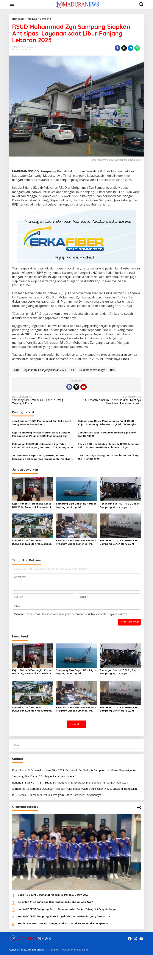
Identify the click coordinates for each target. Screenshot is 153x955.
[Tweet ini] (124, 48)
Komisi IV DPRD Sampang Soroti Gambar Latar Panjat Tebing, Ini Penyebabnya (67, 909)
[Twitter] (76, 387)
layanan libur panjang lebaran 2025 (45, 370)
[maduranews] (77, 4)
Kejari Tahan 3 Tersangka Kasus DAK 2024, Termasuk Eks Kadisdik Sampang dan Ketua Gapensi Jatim (32, 505)
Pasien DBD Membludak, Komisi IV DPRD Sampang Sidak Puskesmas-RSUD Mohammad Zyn (108, 445)
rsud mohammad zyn (92, 370)
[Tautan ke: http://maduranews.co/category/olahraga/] (139, 807)
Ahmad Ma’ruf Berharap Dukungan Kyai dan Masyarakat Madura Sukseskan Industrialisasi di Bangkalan (32, 542)
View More (76, 724)
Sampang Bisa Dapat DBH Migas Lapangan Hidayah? (76, 505)
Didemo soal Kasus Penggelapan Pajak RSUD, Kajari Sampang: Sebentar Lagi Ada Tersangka (107, 422)
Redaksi (53, 949)
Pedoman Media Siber (75, 949)
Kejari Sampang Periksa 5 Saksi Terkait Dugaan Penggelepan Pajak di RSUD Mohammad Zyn (41, 434)
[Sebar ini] (117, 48)
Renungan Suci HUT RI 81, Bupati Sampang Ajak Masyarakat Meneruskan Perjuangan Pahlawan (120, 505)
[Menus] (12, 4)
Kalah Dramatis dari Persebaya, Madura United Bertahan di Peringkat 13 (63, 923)
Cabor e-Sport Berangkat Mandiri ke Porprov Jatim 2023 (53, 894)
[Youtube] (83, 387)
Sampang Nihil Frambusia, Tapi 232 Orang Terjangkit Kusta (37, 400)
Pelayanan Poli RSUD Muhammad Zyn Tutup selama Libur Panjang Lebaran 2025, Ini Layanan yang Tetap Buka (42, 445)
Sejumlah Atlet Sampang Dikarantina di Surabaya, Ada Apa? (55, 901)
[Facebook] (69, 387)
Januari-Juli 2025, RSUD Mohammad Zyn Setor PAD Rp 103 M (107, 434)
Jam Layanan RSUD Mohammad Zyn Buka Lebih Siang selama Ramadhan (41, 422)
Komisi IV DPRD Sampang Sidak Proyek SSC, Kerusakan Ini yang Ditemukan (64, 916)
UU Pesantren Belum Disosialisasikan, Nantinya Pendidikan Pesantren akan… (112, 400)
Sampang (26, 49)
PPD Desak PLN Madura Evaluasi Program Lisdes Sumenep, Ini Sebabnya (76, 542)
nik (72, 370)
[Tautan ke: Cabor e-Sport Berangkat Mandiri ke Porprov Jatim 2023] (76, 852)
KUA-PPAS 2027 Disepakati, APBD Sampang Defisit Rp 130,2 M (119, 542)
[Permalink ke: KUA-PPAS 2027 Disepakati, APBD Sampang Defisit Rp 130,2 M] (120, 525)
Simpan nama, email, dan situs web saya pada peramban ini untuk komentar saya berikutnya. (71, 614)
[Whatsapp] (137, 48)
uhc (112, 370)
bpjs (16, 370)
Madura (16, 49)
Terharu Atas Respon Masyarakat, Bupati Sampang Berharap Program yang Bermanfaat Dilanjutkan (42, 457)
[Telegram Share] (130, 48)
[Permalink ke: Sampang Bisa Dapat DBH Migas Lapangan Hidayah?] (76, 488)
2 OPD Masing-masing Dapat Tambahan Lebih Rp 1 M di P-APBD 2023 (109, 457)
